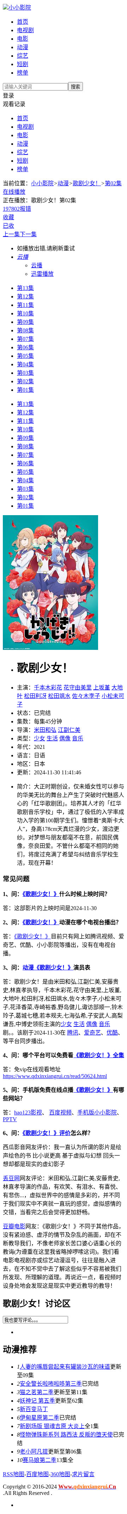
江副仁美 (69, 730)
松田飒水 (59, 696)
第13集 (25, 288)
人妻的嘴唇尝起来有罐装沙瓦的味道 (65, 1367)
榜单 (22, 73)
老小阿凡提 (34, 1452)
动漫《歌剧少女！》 (48, 968)
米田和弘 (45, 730)
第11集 (25, 305)
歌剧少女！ (87, 183)
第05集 (25, 356)
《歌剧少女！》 (41, 894)
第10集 (25, 313)
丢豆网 (11, 1178)
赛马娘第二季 (39, 1460)
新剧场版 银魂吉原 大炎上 (52, 1426)
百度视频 (60, 1113)
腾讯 (72, 1033)
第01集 (25, 390)
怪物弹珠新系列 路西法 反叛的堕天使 (66, 1435)
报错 (25, 209)
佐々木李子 (86, 696)
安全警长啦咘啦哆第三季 (51, 1384)
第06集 (25, 347)
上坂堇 (101, 688)
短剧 (22, 64)
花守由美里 (78, 688)
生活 (52, 738)
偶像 (65, 738)
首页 (22, 22)
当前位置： (17, 183)
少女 (39, 738)
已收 (8, 226)
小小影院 (19, 8)
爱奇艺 (92, 1033)
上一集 (11, 234)
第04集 (25, 364)
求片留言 (83, 1474)
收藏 (8, 217)
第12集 (25, 296)
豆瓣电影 (14, 1226)
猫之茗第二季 (37, 1392)
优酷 (112, 1033)
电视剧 (25, 30)
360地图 (60, 1474)
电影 (22, 39)
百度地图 (37, 1474)
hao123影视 (28, 1113)
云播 (36, 265)
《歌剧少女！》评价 (47, 1133)
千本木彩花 (48, 688)
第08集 (25, 330)
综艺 (22, 56)
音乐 (77, 738)
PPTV (10, 1119)
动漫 (22, 47)
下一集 (28, 234)
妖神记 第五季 (37, 1401)
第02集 (25, 381)
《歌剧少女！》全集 (98, 1055)
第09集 (25, 322)
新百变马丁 (34, 1409)
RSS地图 (13, 1474)
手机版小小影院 (97, 1113)
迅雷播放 (42, 274)
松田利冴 (35, 696)
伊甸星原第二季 (39, 1418)
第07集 (25, 339)
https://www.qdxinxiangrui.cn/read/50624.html (55, 1076)
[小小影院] (5, 8)
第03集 (25, 373)
